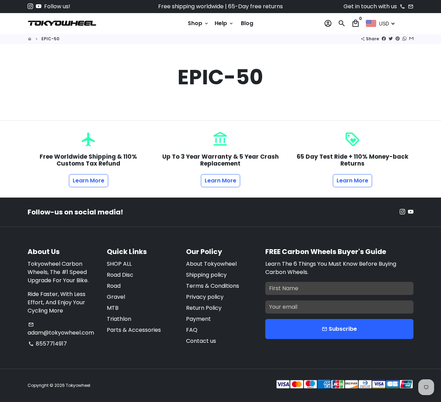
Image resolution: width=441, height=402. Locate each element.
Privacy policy (205, 297)
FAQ (191, 330)
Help (224, 23)
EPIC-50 (50, 39)
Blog (247, 23)
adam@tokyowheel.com (61, 329)
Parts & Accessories (134, 330)
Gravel (116, 297)
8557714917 (47, 344)
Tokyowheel (78, 385)
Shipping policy (206, 275)
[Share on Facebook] (384, 39)
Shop (198, 23)
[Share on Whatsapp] (404, 39)
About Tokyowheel (211, 264)
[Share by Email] (411, 39)
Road (114, 286)
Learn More (88, 180)
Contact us (201, 341)
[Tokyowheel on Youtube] (38, 6)
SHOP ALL (119, 264)
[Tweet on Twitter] (391, 39)
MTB (113, 308)
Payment (198, 319)
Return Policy (204, 308)
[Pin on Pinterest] (398, 39)
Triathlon (119, 319)
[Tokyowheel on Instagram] (30, 6)
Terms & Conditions (212, 286)
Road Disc (120, 275)
